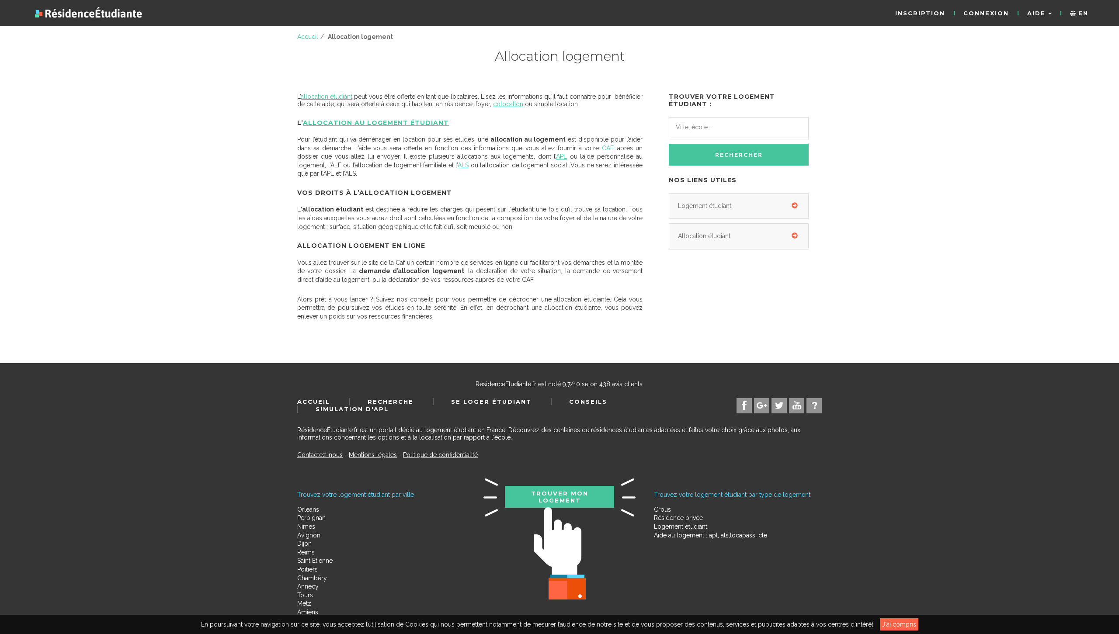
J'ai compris (899, 624)
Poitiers (307, 569)
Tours (305, 595)
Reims (306, 552)
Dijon (304, 543)
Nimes (306, 526)
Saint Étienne (315, 560)
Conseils (588, 401)
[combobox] (739, 128)
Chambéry (312, 578)
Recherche (391, 401)
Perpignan (311, 517)
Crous (662, 509)
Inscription (920, 13)
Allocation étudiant (704, 235)
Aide (1037, 13)
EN (1082, 13)
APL (561, 156)
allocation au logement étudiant (376, 123)
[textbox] (715, 127)
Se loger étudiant (491, 401)
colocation (508, 103)
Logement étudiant (704, 205)
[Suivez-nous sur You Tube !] (796, 405)
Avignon (308, 535)
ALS (463, 165)
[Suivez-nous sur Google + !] (761, 405)
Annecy (308, 586)
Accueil (313, 401)
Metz (304, 603)
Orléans (308, 509)
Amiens (307, 612)
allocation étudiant (326, 96)
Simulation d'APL (352, 408)
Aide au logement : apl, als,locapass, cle (710, 535)
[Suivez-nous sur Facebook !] (744, 405)
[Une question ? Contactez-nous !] (814, 405)
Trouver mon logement (559, 497)
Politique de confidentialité (440, 454)
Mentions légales (373, 454)
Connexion (986, 13)
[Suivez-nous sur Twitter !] (779, 405)
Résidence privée (678, 517)
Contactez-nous (320, 454)
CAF (607, 148)
